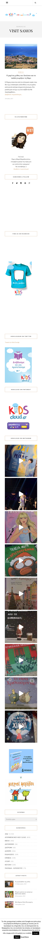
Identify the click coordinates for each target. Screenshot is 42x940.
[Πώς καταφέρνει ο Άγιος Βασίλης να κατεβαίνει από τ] (21, 627)
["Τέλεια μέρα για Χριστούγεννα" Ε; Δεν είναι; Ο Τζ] (21, 560)
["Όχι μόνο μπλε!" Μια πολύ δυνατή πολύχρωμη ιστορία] (21, 461)
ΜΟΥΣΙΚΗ (8, 865)
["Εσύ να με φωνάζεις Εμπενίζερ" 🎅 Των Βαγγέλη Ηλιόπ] (21, 594)
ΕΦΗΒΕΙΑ (8, 858)
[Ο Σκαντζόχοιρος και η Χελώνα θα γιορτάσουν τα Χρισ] (21, 693)
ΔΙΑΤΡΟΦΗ (8, 847)
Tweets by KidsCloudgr (12, 342)
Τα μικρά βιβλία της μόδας (22, 881)
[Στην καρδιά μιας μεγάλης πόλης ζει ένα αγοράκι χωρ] (21, 727)
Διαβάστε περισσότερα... (13, 94)
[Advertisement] (21, 206)
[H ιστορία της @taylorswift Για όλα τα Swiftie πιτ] (21, 527)
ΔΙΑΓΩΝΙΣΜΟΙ (9, 844)
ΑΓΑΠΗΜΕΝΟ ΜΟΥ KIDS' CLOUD (15, 837)
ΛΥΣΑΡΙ (7, 861)
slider (6, 834)
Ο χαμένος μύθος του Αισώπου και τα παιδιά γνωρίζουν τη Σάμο (21, 76)
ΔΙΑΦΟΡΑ (8, 851)
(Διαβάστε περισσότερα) (21, 169)
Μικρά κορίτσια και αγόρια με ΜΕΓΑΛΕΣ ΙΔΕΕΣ (23, 893)
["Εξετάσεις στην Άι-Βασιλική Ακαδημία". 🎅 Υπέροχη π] (21, 660)
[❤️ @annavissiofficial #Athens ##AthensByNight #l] (21, 494)
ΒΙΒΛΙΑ (21, 72)
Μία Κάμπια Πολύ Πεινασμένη (24, 902)
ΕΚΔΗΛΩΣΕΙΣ (9, 854)
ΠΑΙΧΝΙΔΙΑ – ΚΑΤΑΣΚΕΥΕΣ (14, 868)
